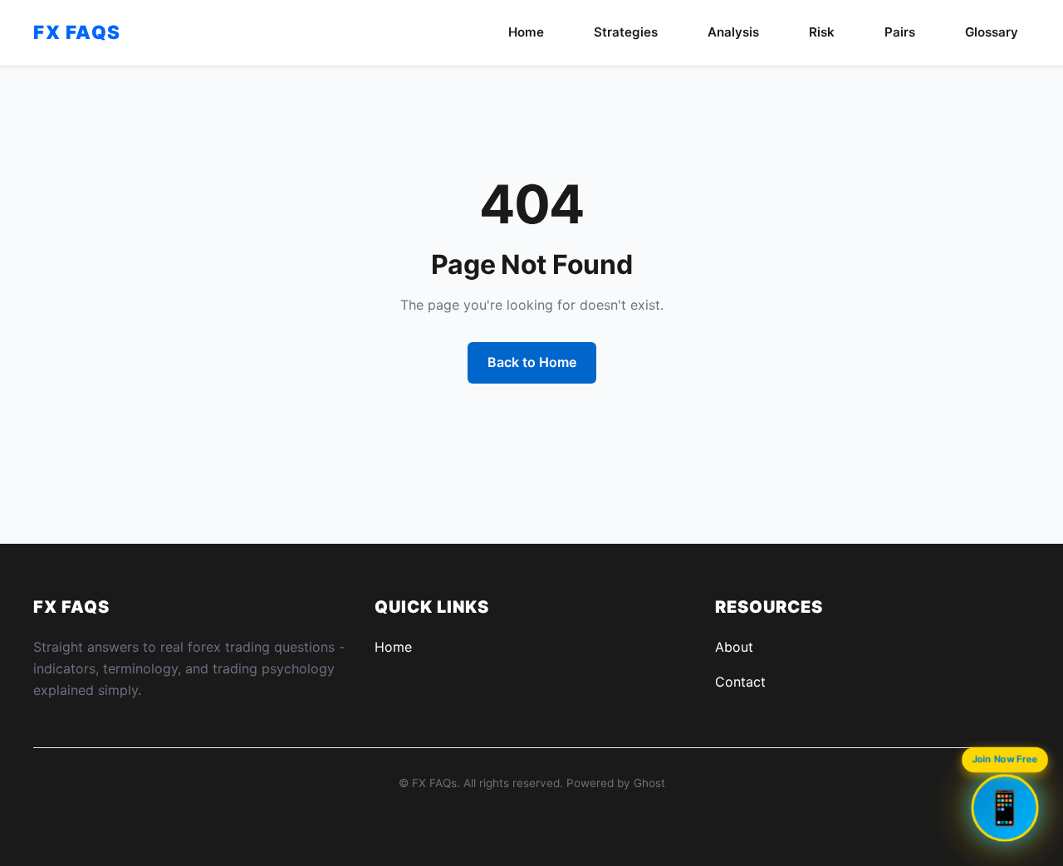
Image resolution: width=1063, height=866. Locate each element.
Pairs (899, 32)
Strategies (626, 32)
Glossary (991, 32)
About (734, 646)
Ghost (649, 783)
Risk (822, 32)
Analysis (733, 32)
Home (526, 32)
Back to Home (531, 362)
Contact (740, 681)
